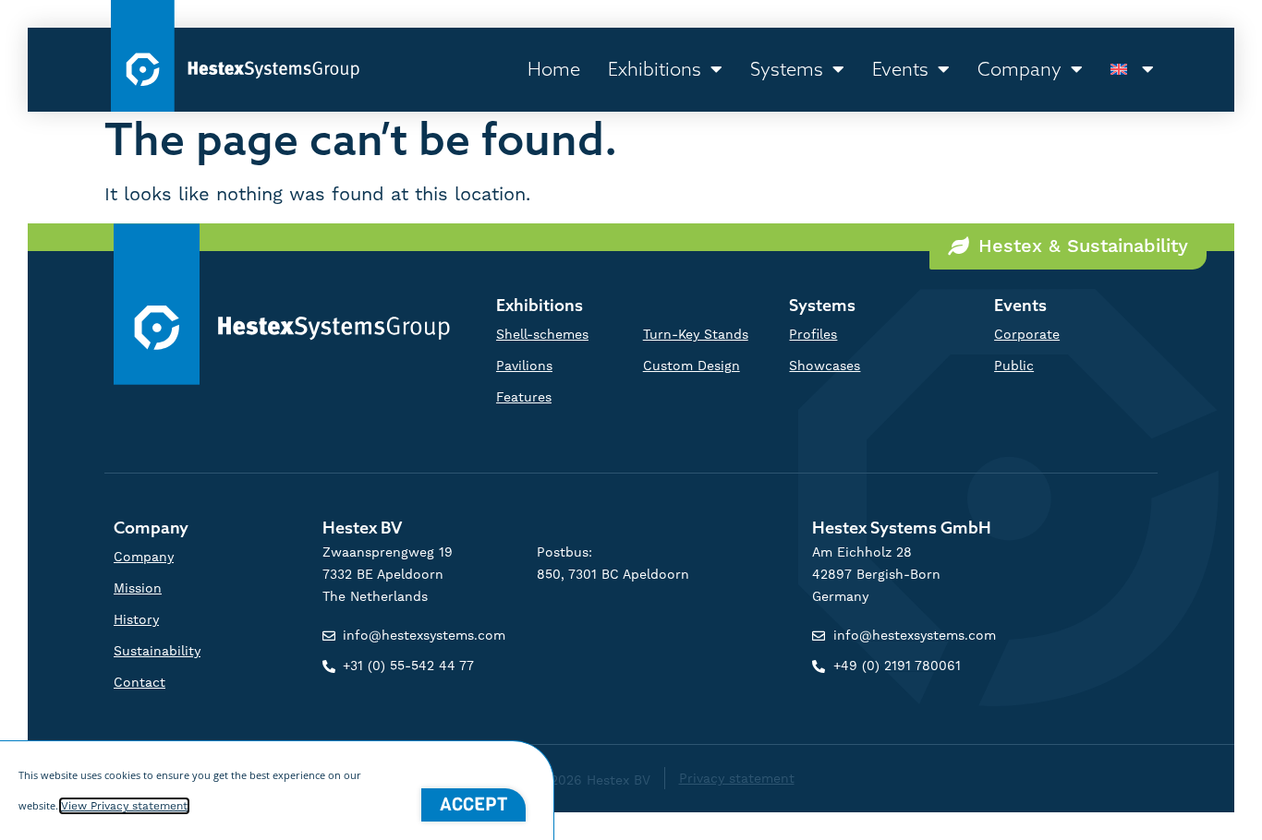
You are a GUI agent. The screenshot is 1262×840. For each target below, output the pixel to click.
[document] (631, 420)
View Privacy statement (124, 805)
